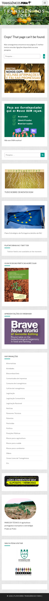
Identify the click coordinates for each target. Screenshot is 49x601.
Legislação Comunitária (15, 398)
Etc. (7, 463)
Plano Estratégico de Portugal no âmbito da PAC (23, 233)
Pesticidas (10, 423)
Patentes (9, 418)
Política (9, 428)
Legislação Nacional (14, 403)
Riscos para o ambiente (15, 448)
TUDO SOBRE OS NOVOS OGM (18, 192)
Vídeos (8, 453)
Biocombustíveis (12, 373)
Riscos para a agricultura (15, 438)
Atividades (10, 368)
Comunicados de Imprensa (16, 378)
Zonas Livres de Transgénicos (17, 458)
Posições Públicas (13, 433)
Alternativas (11, 363)
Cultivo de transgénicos (15, 388)
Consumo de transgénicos (16, 383)
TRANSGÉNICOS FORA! (32, 596)
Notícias (9, 408)
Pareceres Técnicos (13, 413)
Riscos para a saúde (13, 443)
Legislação (10, 393)
